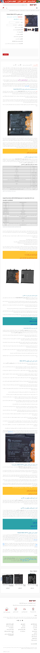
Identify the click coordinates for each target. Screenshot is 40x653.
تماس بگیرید (5, 54)
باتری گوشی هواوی (16, 19)
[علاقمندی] (38, 19)
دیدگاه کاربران (15, 17)
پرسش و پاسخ (9, 17)
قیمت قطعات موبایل (25, 560)
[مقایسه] (38, 21)
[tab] (35, 64)
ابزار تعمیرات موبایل (23, 559)
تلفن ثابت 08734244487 (31, 603)
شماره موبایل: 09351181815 (23, 603)
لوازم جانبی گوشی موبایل (32, 559)
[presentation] (38, 579)
